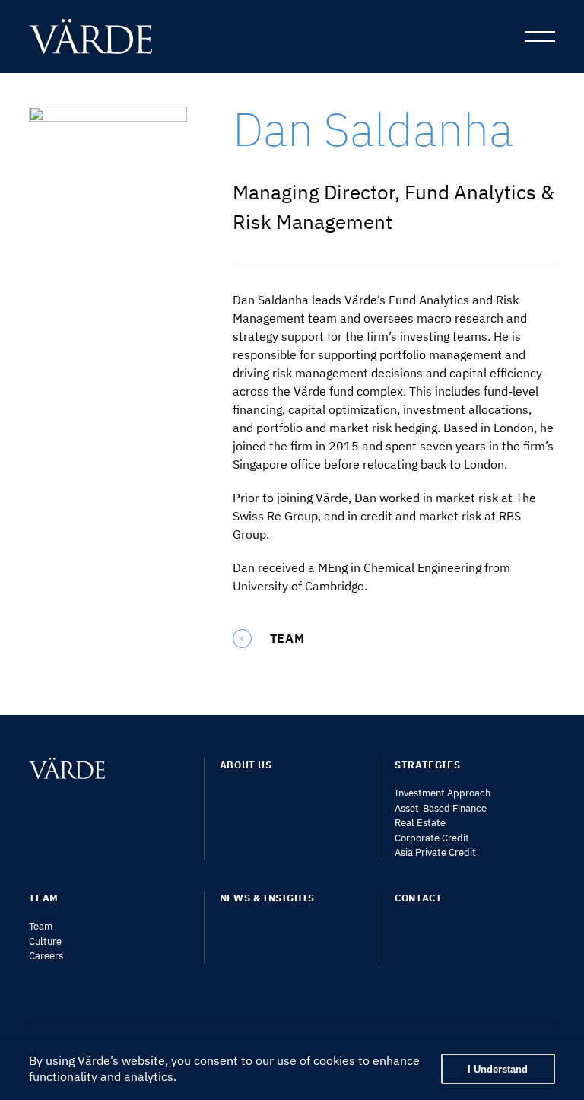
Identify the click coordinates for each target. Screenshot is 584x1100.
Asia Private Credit (435, 852)
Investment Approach (442, 793)
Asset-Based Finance (441, 808)
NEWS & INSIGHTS (267, 898)
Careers (46, 955)
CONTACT (418, 898)
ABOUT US (246, 764)
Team (40, 926)
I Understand (498, 1069)
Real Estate (420, 822)
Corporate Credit (432, 837)
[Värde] (102, 36)
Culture (45, 941)
